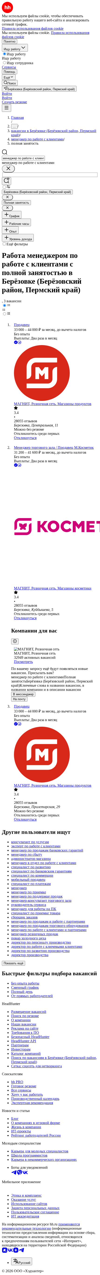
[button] (7, 94)
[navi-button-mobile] (6, 108)
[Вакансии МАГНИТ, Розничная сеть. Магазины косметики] (54, 527)
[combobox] (23, 158)
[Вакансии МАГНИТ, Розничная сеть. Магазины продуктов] (54, 373)
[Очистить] (8, 169)
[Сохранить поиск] (6, 181)
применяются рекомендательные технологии (41, 1226)
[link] (10, 83)
